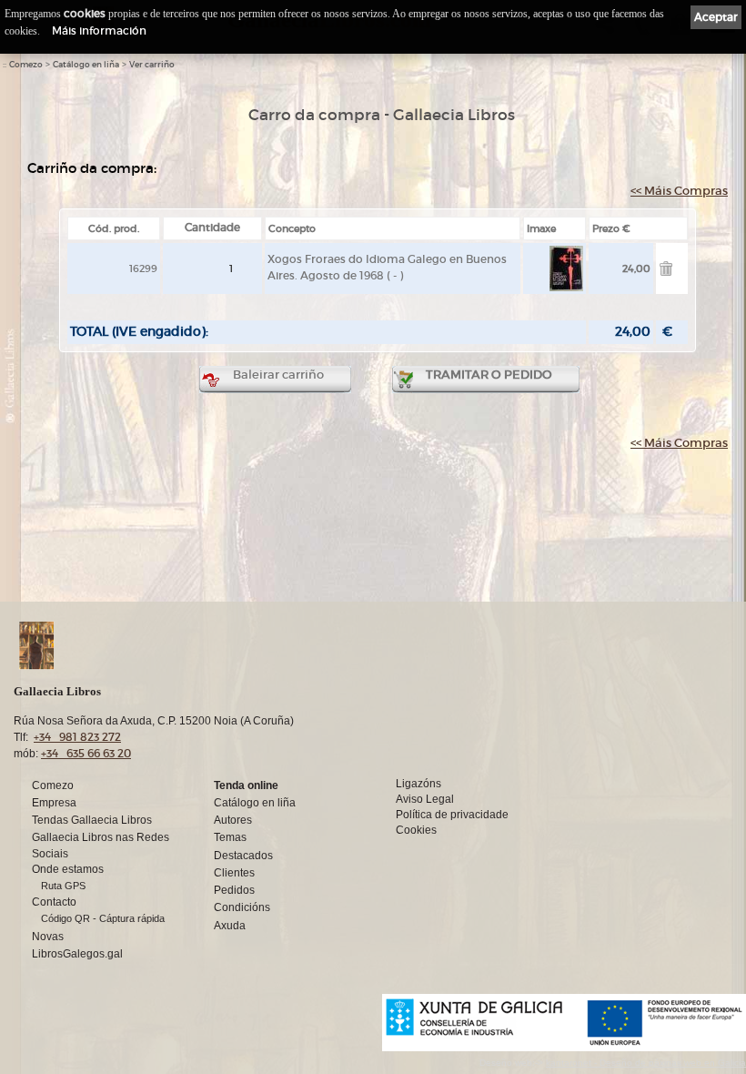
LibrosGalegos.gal (77, 953)
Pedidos (234, 890)
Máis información (99, 30)
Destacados (243, 855)
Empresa (54, 802)
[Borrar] (666, 272)
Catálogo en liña (86, 64)
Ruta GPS (63, 885)
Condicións (242, 907)
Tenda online (246, 785)
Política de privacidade (452, 814)
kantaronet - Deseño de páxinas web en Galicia (646, 1063)
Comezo (26, 64)
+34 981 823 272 (77, 737)
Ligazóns (418, 783)
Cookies (416, 830)
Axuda (230, 925)
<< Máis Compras (679, 190)
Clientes (234, 872)
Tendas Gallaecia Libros (92, 820)
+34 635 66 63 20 (86, 753)
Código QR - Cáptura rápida (103, 918)
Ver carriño (152, 64)
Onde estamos (68, 869)
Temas (230, 837)
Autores (233, 820)
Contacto (54, 902)
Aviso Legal (425, 799)
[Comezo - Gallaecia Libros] (298, 645)
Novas (48, 936)
